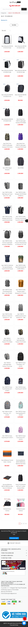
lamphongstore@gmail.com (10, 593)
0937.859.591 (16, 5)
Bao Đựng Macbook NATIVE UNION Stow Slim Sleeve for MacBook (7, 486)
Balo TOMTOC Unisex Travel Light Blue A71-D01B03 (21, 413)
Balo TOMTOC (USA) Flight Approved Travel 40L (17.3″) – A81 (7, 194)
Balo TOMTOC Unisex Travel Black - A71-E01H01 (21, 364)
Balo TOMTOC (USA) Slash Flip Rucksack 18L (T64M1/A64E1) (20, 267)
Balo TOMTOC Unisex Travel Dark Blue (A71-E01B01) (7, 389)
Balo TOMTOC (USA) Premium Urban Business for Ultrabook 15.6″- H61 (20, 242)
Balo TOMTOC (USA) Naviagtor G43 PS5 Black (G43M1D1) (20, 194)
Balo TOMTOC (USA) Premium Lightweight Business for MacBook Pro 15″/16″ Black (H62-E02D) (7, 244)
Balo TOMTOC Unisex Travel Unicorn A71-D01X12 (21, 437)
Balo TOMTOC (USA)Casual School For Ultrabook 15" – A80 (20, 316)
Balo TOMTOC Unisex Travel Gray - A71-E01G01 (7, 413)
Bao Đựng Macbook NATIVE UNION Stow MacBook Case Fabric (21, 462)
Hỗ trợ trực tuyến (14, 538)
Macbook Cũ (4, 20)
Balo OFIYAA (21, 168)
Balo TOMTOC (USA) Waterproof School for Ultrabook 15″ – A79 (7, 316)
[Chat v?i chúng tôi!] (24, 623)
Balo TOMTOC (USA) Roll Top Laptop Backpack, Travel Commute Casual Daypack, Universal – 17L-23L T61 (7, 269)
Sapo (17, 625)
